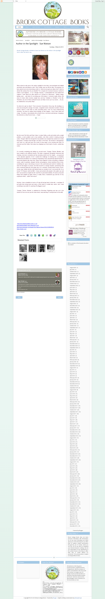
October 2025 (73, 271)
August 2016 (73, 438)
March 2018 (73, 399)
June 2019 (72, 371)
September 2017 (74, 411)
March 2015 (73, 472)
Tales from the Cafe (76, 217)
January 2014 (73, 500)
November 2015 (74, 456)
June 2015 (72, 466)
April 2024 (72, 291)
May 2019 (72, 373)
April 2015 (72, 470)
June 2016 (72, 442)
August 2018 (73, 389)
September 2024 (74, 285)
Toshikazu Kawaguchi (77, 218)
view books (84, 236)
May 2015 (72, 468)
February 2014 (73, 498)
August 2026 (73, 267)
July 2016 (72, 440)
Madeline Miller (76, 212)
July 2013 (72, 512)
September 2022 (74, 309)
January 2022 (73, 323)
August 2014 (73, 486)
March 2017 (73, 424)
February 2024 (73, 295)
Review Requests (75, 27)
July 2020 (72, 349)
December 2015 (74, 454)
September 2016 (74, 436)
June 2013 (72, 514)
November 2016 (74, 432)
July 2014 (72, 488)
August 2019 (73, 367)
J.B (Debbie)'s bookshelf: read (79, 184)
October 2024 (73, 283)
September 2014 (74, 484)
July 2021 (72, 329)
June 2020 (72, 351)
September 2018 (74, 387)
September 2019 (74, 365)
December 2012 (74, 526)
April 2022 (72, 317)
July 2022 (72, 313)
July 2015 (72, 464)
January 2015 (73, 476)
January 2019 (73, 379)
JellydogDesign (78, 598)
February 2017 (73, 426)
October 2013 (73, 506)
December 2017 (74, 405)
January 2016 (73, 452)
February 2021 (73, 339)
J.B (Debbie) (75, 230)
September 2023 (74, 301)
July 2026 (72, 269)
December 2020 (74, 343)
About (27, 27)
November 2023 (74, 299)
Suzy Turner (21, 281)
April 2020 (72, 355)
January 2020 (73, 361)
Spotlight (27, 40)
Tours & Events (47, 27)
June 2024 (72, 287)
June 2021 (72, 331)
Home (19, 27)
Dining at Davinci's (76, 192)
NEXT (59, 297)
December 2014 (74, 478)
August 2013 (73, 510)
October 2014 (73, 482)
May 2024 (72, 289)
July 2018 (72, 391)
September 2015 (74, 460)
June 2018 (72, 393)
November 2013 (74, 504)
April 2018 (72, 397)
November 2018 (74, 383)
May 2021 (72, 333)
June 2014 (72, 490)
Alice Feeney (75, 187)
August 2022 (73, 311)
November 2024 (74, 281)
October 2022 (73, 307)
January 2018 (73, 403)
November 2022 (74, 305)
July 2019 (72, 369)
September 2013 (74, 508)
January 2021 (73, 341)
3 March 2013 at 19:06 (23, 275)
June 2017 (72, 417)
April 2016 (72, 446)
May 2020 (72, 353)
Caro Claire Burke (76, 207)
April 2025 (72, 277)
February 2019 (73, 377)
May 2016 (72, 444)
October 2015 (73, 458)
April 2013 (72, 518)
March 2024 (73, 293)
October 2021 (73, 325)
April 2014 (72, 494)
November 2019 (74, 363)
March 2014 (73, 496)
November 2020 (74, 345)
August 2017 (73, 413)
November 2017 (74, 407)
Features (57, 27)
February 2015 (73, 474)
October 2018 (73, 385)
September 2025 (74, 273)
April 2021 (72, 335)
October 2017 (73, 409)
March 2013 (73, 520)
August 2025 (73, 275)
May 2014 (72, 492)
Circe (73, 211)
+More (65, 27)
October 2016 (73, 434)
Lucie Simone (21, 274)
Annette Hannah (76, 193)
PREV (19, 297)
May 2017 (72, 419)
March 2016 (73, 448)
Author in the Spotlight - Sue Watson (33, 43)
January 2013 (73, 524)
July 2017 (72, 415)
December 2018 (74, 381)
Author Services (36, 27)
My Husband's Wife (76, 186)
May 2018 (72, 395)
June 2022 (72, 315)
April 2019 (72, 375)
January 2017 (73, 428)
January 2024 (73, 297)
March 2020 (73, 357)
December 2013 (74, 502)
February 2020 (73, 359)
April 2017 (72, 421)
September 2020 (74, 347)
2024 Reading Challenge (78, 228)
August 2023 (73, 303)
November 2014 (74, 480)
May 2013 (72, 516)
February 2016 (73, 450)
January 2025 (73, 279)
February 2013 (73, 522)
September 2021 (74, 327)
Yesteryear (74, 205)
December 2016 (74, 430)
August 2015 (73, 462)
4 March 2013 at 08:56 (23, 282)
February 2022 (73, 321)
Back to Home (19, 40)
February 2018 (73, 401)
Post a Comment (20, 292)
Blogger (81, 530)
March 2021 (73, 337)
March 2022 (73, 319)
